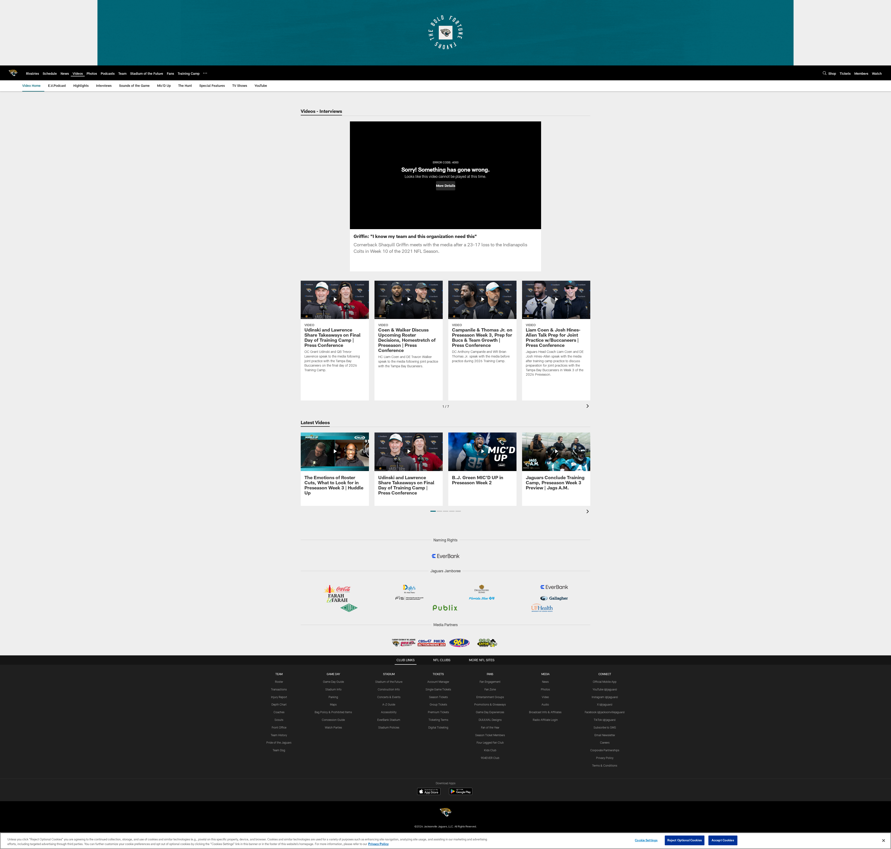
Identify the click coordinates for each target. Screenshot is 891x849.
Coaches (279, 712)
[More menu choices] (205, 73)
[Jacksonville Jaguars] (445, 813)
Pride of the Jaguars (278, 742)
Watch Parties (333, 727)
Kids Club (490, 750)
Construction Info (389, 689)
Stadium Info (333, 689)
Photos (545, 689)
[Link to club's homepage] (13, 72)
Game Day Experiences (490, 712)
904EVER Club (490, 757)
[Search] (824, 73)
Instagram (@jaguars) (605, 697)
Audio (545, 704)
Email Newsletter (604, 735)
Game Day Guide (333, 681)
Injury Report (279, 697)
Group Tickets (438, 704)
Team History (279, 735)
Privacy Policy (604, 757)
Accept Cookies (723, 840)
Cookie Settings (646, 840)
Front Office (279, 727)
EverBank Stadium (388, 719)
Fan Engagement (490, 681)
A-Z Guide (388, 704)
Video (545, 697)
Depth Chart (279, 704)
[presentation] (588, 406)
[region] (445, 841)
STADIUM (389, 674)
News (545, 681)
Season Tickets (438, 697)
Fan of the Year (490, 727)
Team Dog (279, 750)
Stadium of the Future (388, 681)
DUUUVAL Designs (490, 719)
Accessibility (389, 712)
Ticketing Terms (438, 719)
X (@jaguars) (604, 704)
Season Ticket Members (490, 735)
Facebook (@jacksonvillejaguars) (605, 712)
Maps (333, 704)
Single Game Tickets (438, 689)
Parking (333, 697)
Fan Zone (490, 689)
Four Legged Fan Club (490, 742)
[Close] (883, 840)
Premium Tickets (438, 712)
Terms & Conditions (604, 765)
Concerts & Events (388, 697)
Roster (279, 681)
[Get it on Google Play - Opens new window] (461, 793)
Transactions (279, 689)
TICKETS (438, 674)
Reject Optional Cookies (684, 840)
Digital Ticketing (438, 727)
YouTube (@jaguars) (605, 689)
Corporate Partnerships (604, 750)
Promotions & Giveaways (490, 704)
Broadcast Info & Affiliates (545, 712)
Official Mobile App (605, 681)
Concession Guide (333, 719)
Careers (605, 742)
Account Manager (438, 681)
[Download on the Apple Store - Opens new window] (429, 792)
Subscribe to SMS (605, 727)
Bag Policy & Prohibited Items (333, 712)
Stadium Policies (388, 727)
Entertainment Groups (490, 697)
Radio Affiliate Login (545, 719)
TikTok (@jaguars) (605, 719)
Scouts (278, 719)
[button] (445, 185)
